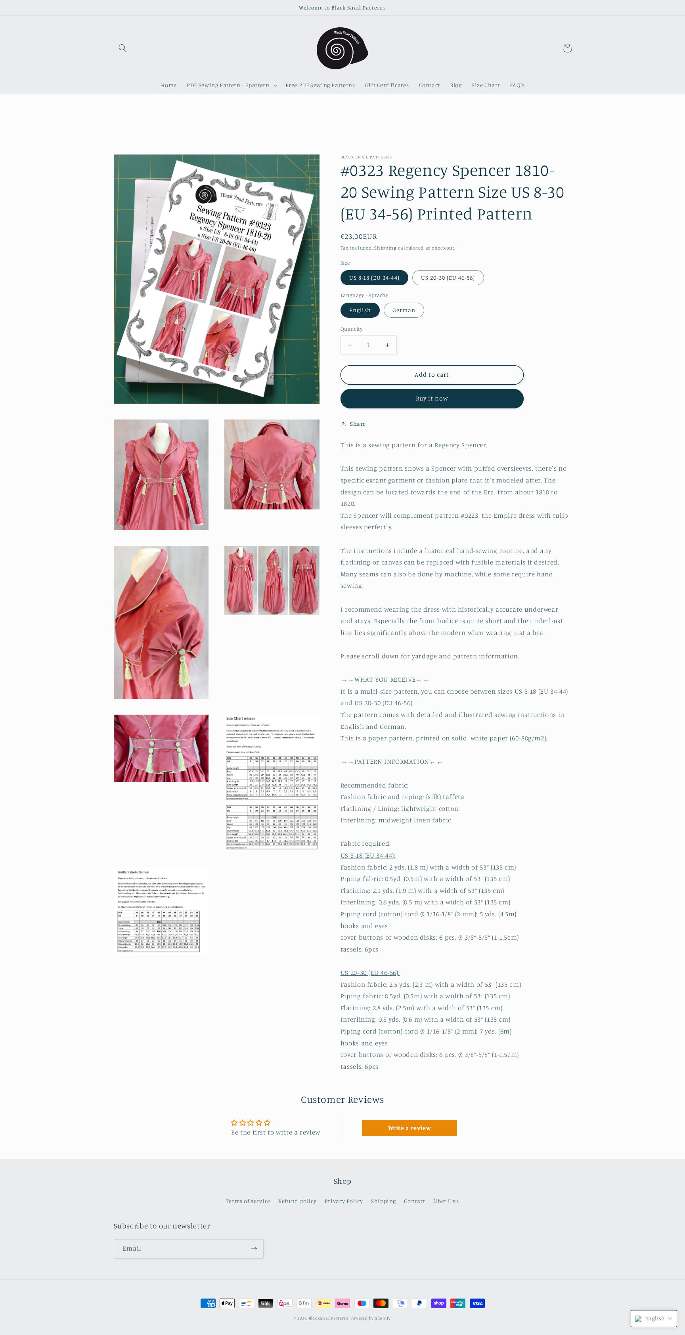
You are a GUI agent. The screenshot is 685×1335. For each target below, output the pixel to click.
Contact (414, 1201)
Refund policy (297, 1201)
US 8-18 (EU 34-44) (374, 277)
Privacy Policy (344, 1201)
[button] (123, 48)
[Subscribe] (254, 1249)
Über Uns (446, 1201)
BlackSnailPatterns (329, 1318)
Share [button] (358, 423)
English (360, 310)
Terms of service (248, 1201)
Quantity (351, 329)
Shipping (385, 248)
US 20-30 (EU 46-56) (448, 277)
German (403, 310)
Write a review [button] (409, 1128)
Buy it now (432, 398)
